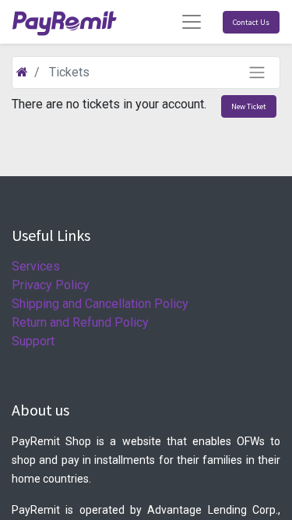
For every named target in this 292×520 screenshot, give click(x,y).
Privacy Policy (51, 285)
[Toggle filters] (257, 72)
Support (33, 341)
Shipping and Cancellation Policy (100, 303)
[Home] (22, 72)
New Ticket (248, 106)
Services (36, 266)
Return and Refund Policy (80, 322)
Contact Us (251, 22)
